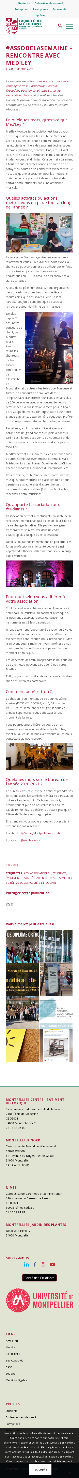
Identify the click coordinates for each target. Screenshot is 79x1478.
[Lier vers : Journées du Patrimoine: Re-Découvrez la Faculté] (56, 946)
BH (49, 873)
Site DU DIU (13, 1354)
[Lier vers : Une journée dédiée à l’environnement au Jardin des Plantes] (22, 1012)
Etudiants (24, 2)
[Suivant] (64, 232)
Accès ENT (12, 1341)
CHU (30, 276)
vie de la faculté (27, 882)
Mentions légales (16, 1380)
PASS (9, 1367)
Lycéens (40, 15)
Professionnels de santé (48, 2)
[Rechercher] (58, 26)
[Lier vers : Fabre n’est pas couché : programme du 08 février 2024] (56, 1045)
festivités (28, 878)
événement (13, 878)
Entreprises (21, 9)
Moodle (10, 1347)
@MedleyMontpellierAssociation (42, 833)
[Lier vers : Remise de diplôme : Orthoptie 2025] (22, 946)
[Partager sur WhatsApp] (12, 904)
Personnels (59, 9)
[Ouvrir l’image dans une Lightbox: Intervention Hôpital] (68, 250)
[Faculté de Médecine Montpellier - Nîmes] (33, 26)
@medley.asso (30, 840)
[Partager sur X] (9, 904)
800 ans (10, 1373)
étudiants (59, 873)
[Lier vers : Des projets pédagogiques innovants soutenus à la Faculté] (22, 1045)
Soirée (10, 882)
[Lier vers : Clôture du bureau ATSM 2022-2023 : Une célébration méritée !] (22, 979)
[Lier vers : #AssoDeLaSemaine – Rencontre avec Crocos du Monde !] (56, 979)
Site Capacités (14, 1360)
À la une (11, 69)
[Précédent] (15, 232)
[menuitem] (24, 3)
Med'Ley (67, 878)
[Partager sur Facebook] (6, 904)
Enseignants (40, 9)
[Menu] (67, 26)
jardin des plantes (48, 878)
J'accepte (40, 1469)
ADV (26, 873)
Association (38, 873)
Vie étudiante (25, 69)
